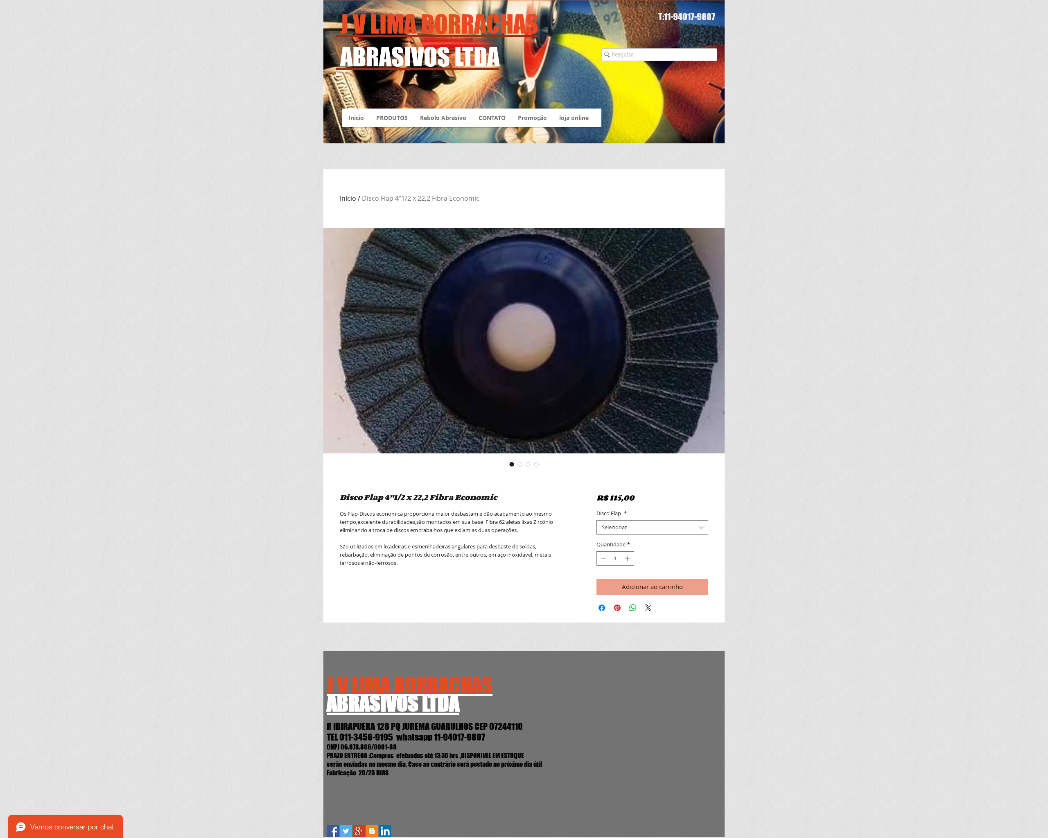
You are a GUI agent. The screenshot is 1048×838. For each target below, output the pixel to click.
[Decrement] (603, 559)
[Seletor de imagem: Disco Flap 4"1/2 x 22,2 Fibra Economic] (512, 464)
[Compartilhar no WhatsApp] (633, 608)
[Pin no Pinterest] (617, 608)
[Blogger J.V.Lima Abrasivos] (372, 831)
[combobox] (652, 527)
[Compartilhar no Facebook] (602, 608)
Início (348, 198)
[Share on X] (648, 608)
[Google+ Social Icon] (359, 831)
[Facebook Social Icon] (333, 831)
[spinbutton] (615, 559)
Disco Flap (611, 513)
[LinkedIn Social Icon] (385, 831)
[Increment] (628, 559)
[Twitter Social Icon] (346, 831)
